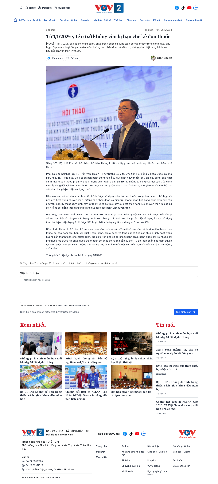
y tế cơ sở (60, 263)
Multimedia (64, 8)
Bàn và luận (50, 20)
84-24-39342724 (34, 465)
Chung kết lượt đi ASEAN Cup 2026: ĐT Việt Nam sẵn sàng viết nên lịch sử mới (177, 405)
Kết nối (156, 20)
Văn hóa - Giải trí (102, 20)
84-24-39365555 (34, 461)
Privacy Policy (63, 305)
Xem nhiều (101, 457)
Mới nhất (100, 451)
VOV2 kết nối (153, 466)
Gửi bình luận (183, 311)
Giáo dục (85, 20)
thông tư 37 (45, 263)
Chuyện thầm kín (194, 20)
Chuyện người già (173, 20)
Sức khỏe (145, 20)
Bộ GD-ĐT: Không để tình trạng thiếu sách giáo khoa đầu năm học (177, 386)
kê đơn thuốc (75, 263)
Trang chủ (101, 446)
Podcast (46, 8)
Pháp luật (131, 20)
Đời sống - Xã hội (68, 20)
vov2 (114, 263)
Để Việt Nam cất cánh (30, 20)
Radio (32, 8)
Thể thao (118, 20)
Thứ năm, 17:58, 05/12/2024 (158, 30)
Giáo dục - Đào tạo (157, 451)
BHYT (33, 263)
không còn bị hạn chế (97, 263)
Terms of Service (78, 305)
